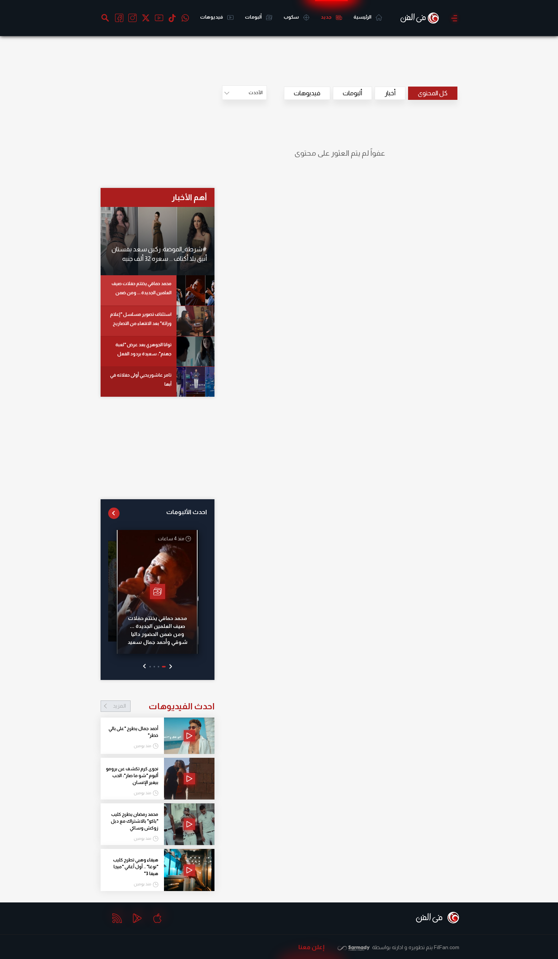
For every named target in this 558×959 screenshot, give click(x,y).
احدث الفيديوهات (163, 706)
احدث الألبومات (186, 512)
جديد (326, 17)
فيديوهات (212, 17)
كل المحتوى (433, 93)
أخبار (390, 93)
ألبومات (253, 17)
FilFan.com (446, 947)
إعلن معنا (311, 947)
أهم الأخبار (189, 197)
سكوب (291, 17)
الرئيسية (362, 17)
